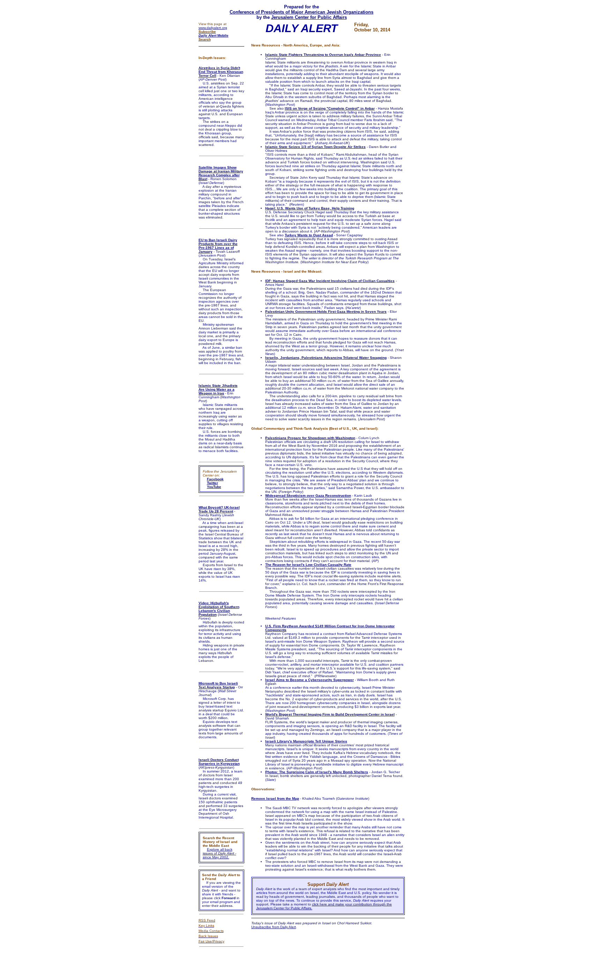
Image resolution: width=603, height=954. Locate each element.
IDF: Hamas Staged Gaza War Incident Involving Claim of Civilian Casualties (330, 281)
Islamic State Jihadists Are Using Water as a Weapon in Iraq (218, 389)
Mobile (214, 35)
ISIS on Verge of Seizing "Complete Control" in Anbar (330, 108)
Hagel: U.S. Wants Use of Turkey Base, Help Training (309, 208)
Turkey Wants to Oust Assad (309, 235)
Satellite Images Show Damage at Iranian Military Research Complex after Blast (221, 173)
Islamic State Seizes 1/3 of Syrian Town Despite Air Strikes (315, 147)
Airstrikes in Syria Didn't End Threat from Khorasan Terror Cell (221, 71)
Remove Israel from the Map (275, 798)
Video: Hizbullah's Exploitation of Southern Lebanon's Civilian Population (219, 608)
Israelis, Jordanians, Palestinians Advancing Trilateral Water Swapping (326, 358)
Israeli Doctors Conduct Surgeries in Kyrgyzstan (219, 762)
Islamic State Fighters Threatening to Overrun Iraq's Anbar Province (323, 55)
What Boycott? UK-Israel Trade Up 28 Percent (219, 509)
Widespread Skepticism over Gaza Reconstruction (308, 495)
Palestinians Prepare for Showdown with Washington (310, 438)
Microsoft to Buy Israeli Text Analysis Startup (218, 685)
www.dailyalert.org (213, 28)
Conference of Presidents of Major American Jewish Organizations (301, 12)
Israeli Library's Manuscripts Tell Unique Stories (306, 741)
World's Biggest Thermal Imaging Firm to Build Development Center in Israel (330, 714)
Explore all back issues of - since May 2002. (219, 853)
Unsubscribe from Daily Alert (273, 927)
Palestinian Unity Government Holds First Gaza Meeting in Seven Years (326, 311)
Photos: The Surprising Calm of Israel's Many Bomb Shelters (316, 772)
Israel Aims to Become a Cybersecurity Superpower (309, 680)
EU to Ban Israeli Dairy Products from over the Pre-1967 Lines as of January (218, 245)
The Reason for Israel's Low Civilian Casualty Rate (308, 565)
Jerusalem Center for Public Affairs (309, 17)
